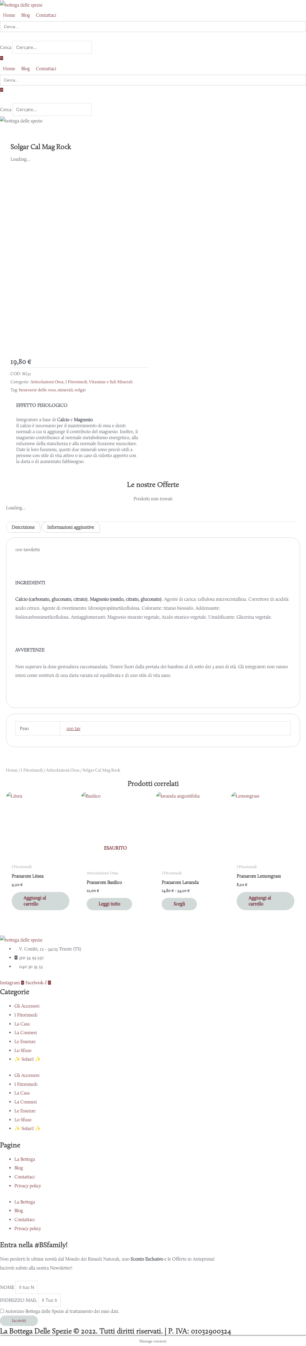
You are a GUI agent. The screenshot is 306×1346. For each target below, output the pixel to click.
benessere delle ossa (37, 390)
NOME (8, 1287)
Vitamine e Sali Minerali (111, 381)
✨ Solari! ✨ (27, 1059)
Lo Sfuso (22, 1050)
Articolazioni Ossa (47, 381)
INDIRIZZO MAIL (19, 1300)
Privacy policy (27, 1186)
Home (12, 770)
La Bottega (24, 1159)
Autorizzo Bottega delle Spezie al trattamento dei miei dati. (62, 1311)
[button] (153, 36)
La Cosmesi (25, 1032)
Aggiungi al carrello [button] (35, 901)
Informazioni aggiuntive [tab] (70, 527)
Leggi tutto (109, 904)
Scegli (179, 904)
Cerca (5, 47)
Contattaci (24, 1177)
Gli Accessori (26, 1006)
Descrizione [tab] (23, 527)
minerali (65, 390)
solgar (80, 390)
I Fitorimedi (76, 381)
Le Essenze (25, 1041)
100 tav (73, 728)
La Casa (22, 1024)
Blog (18, 1168)
